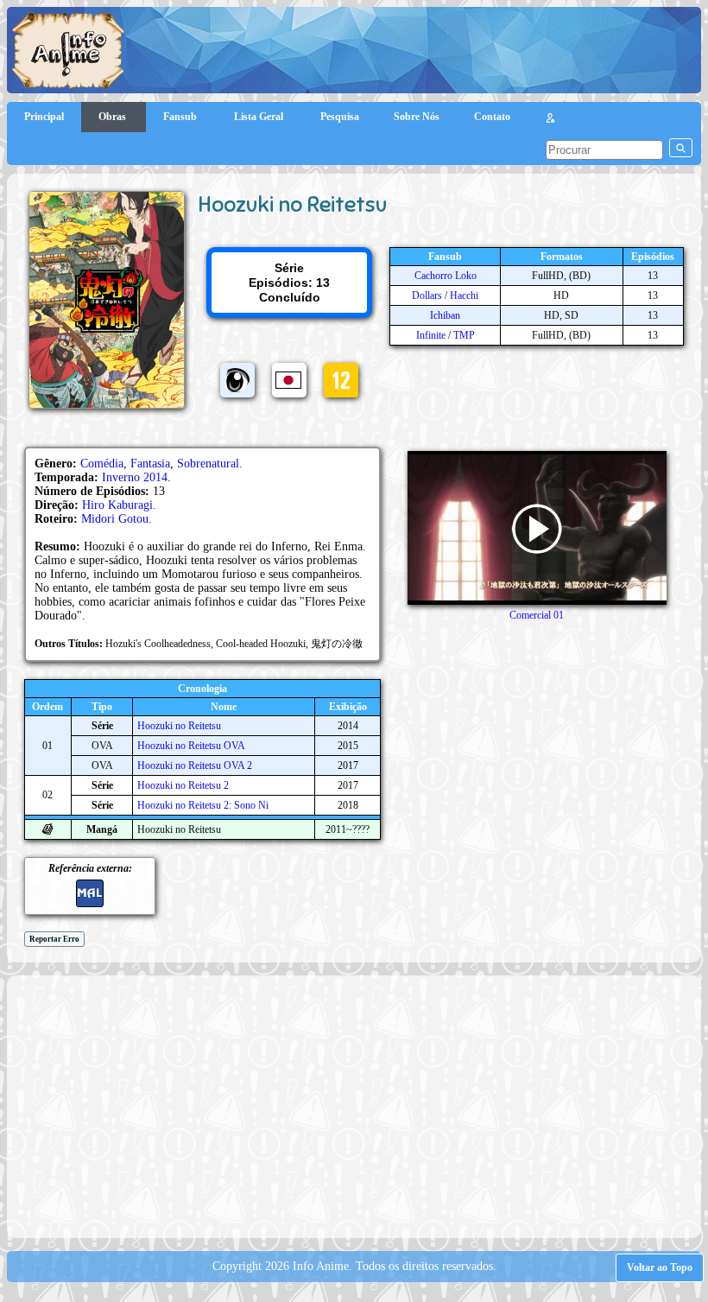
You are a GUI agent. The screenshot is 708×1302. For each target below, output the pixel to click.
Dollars (427, 295)
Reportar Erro (54, 939)
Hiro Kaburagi (117, 505)
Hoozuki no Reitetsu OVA (191, 746)
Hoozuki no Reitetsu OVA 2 (194, 765)
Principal (44, 117)
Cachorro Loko (445, 276)
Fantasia (150, 463)
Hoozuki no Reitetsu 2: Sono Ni (203, 805)
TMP (464, 335)
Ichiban (445, 315)
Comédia (101, 463)
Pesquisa (339, 117)
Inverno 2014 (135, 477)
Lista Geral (260, 117)
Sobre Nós (416, 117)
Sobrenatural (208, 463)
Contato (492, 117)
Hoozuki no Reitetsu (179, 726)
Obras (113, 117)
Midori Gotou (115, 518)
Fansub (181, 117)
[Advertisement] (362, 1105)
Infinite (431, 335)
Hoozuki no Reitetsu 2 (183, 785)
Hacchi (464, 295)
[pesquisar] (680, 147)
